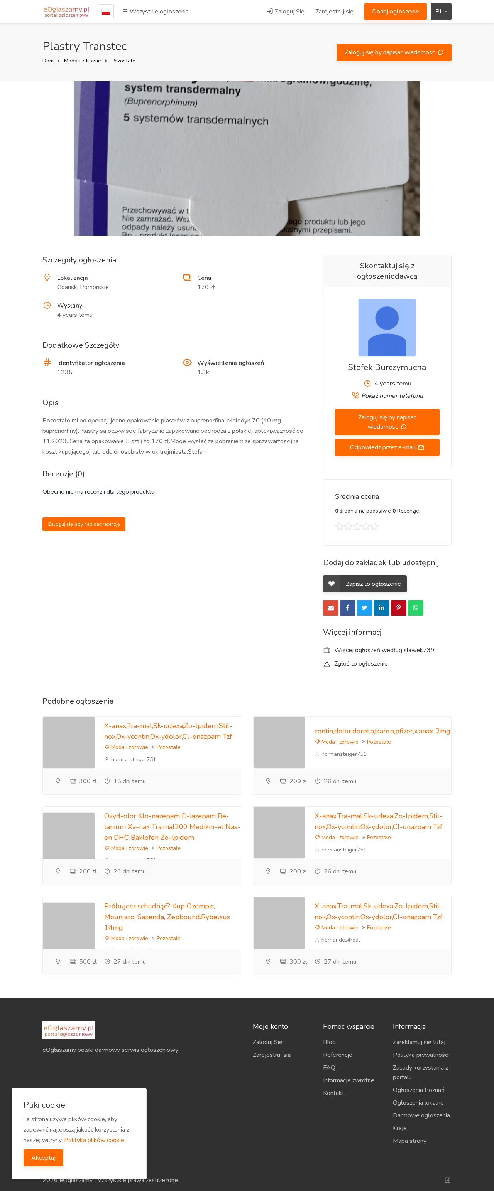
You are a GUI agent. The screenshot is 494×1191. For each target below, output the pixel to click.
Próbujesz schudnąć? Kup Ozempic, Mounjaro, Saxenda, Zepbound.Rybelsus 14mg (167, 917)
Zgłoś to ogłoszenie (360, 663)
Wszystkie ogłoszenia (158, 11)
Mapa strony (409, 1141)
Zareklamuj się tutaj (419, 1042)
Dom (48, 60)
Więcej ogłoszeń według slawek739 (384, 650)
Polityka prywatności (421, 1055)
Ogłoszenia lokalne (418, 1102)
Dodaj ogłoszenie (395, 11)
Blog (329, 1042)
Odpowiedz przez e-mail (383, 447)
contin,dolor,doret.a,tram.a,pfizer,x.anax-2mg (382, 731)
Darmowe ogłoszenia (421, 1115)
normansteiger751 (133, 759)
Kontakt (333, 1093)
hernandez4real (340, 940)
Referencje (337, 1055)
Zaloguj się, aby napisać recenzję (84, 524)
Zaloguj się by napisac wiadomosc (390, 52)
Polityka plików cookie (94, 1140)
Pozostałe (123, 60)
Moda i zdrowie (82, 60)
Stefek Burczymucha (387, 367)
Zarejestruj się (334, 11)
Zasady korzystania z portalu (420, 1072)
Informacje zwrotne (348, 1080)
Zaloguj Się (289, 11)
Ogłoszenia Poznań (419, 1090)
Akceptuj (43, 1158)
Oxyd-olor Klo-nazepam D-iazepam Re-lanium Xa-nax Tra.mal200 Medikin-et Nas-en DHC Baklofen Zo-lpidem (172, 826)
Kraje (400, 1128)
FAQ (329, 1067)
